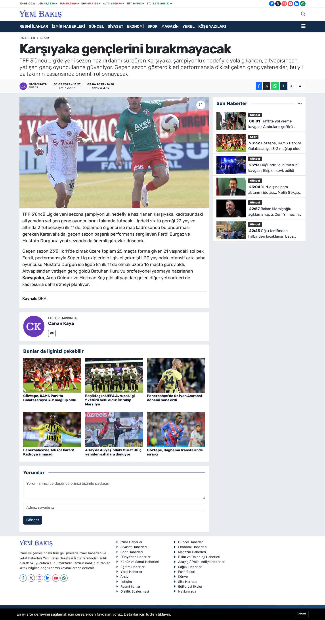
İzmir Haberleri (131, 542)
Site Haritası (187, 582)
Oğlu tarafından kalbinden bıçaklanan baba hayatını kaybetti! (271, 234)
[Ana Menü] (303, 26)
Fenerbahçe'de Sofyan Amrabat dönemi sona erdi (174, 398)
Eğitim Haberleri (132, 567)
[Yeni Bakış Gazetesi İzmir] (40, 14)
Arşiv (124, 577)
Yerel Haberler (131, 572)
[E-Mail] (51, 333)
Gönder (32, 520)
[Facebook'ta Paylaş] (259, 86)
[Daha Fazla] (283, 86)
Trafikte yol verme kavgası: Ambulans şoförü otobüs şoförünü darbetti (270, 124)
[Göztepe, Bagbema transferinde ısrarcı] (176, 429)
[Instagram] (39, 578)
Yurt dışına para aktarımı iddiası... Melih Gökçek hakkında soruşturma (274, 190)
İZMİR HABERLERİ (68, 26)
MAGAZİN (170, 26)
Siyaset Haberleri (133, 547)
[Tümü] (300, 103)
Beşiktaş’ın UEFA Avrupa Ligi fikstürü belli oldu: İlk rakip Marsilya (110, 400)
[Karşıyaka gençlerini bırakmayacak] (114, 152)
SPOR (152, 26)
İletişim (126, 582)
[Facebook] (23, 578)
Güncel (255, 114)
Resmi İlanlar (130, 587)
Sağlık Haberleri (190, 567)
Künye (183, 577)
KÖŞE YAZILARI (212, 26)
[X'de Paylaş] (266, 86)
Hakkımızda (187, 591)
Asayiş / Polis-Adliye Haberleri (202, 562)
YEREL (188, 26)
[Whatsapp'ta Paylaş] (275, 86)
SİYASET (115, 26)
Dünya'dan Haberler (135, 557)
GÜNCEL (96, 26)
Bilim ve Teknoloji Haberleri (199, 557)
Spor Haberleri (131, 552)
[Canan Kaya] (33, 326)
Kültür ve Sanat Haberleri (139, 562)
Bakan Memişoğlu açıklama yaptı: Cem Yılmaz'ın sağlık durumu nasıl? (273, 212)
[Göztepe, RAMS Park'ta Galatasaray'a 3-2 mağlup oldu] (52, 375)
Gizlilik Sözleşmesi (134, 591)
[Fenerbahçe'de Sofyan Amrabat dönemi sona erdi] (176, 375)
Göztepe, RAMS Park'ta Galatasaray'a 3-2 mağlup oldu (49, 398)
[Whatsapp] (64, 578)
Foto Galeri (186, 572)
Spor (44, 38)
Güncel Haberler (190, 542)
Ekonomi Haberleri (192, 547)
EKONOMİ (135, 26)
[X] (31, 578)
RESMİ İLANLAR (33, 26)
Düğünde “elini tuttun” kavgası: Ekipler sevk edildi (273, 168)
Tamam (301, 613)
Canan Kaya (61, 323)
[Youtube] (55, 578)
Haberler (27, 38)
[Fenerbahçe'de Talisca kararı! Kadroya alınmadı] (52, 429)
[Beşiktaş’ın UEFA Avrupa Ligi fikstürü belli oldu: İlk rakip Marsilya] (114, 375)
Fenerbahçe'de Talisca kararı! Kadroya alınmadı (48, 452)
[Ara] (303, 14)
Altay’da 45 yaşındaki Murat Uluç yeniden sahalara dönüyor (113, 452)
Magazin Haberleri (192, 552)
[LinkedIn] (47, 578)
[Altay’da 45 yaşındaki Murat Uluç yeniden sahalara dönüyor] (114, 429)
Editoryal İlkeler (190, 587)
